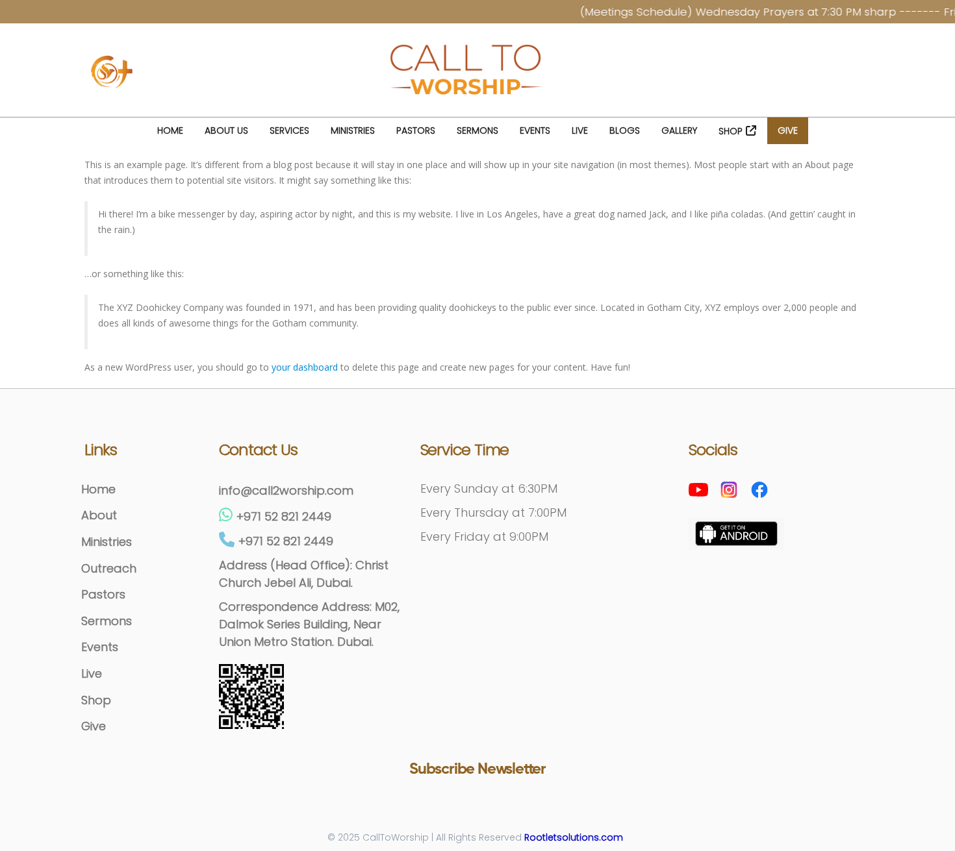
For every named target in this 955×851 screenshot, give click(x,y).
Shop (731, 131)
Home (170, 130)
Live (580, 130)
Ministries (353, 130)
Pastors (415, 130)
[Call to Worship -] (468, 72)
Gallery (679, 130)
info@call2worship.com (286, 490)
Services (289, 130)
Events (535, 130)
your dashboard (305, 367)
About (99, 515)
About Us (226, 130)
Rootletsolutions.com (573, 837)
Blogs (624, 130)
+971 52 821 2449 (283, 516)
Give (788, 130)
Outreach (108, 568)
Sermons (477, 130)
